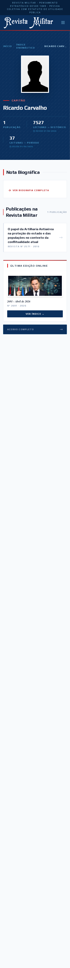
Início (7, 46)
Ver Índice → (35, 314)
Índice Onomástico (25, 46)
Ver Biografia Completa (31, 190)
